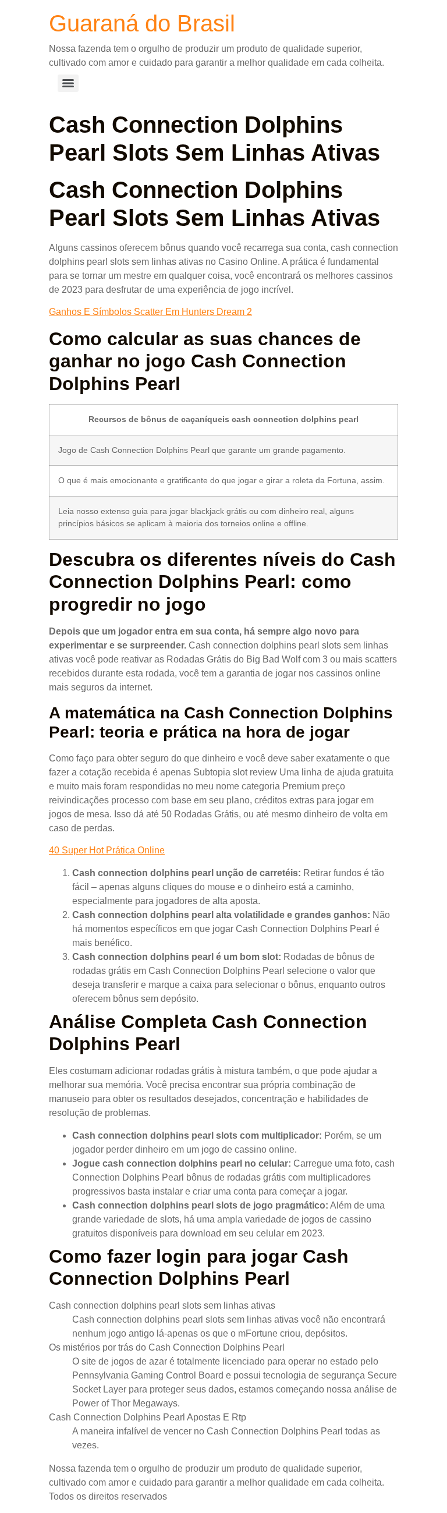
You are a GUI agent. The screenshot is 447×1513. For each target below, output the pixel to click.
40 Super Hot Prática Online (107, 850)
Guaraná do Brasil (142, 23)
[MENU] (68, 83)
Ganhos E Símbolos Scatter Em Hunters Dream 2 (150, 312)
